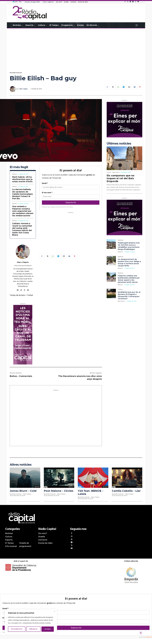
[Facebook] (125, 1)
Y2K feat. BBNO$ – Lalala (90, 492)
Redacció (120, 252)
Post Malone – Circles (58, 490)
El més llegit (19, 167)
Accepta (48, 629)
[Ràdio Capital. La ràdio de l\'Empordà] (30, 13)
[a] (51, 518)
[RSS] (71, 539)
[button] (136, 25)
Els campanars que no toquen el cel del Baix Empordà (120, 178)
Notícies (14, 174)
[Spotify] (130, 1)
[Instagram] (127, 1)
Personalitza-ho (16, 629)
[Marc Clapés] (13, 89)
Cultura (109, 172)
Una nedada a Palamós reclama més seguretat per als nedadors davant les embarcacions (22, 211)
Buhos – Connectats (21, 376)
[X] (112, 87)
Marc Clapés (23, 89)
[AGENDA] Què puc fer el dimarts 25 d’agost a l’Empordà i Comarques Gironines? (129, 295)
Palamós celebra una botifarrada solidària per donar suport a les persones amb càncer (129, 279)
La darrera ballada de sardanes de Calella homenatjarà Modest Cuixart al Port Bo (22, 194)
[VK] (134, 87)
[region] (31, 621)
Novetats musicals (16, 73)
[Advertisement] (76, 47)
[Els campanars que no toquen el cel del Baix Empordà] (124, 158)
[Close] (54, 611)
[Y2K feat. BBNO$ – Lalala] (93, 478)
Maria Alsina (115, 172)
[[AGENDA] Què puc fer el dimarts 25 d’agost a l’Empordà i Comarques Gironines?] (111, 293)
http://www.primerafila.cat (22, 265)
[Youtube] (138, 1)
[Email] (129, 87)
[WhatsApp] (118, 87)
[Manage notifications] (141, 633)
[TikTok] (135, 1)
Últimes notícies (119, 143)
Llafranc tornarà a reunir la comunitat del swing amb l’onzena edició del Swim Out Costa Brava (22, 229)
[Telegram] (133, 1)
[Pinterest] (140, 87)
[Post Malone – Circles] (59, 478)
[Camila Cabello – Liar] (127, 478)
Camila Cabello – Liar (126, 490)
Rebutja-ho (33, 629)
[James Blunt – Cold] (25, 478)
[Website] (28, 290)
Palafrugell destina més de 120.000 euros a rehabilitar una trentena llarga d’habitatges (129, 246)
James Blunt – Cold (23, 490)
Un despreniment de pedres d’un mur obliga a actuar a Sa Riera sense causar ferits (129, 262)
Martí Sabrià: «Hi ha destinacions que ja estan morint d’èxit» (22, 179)
